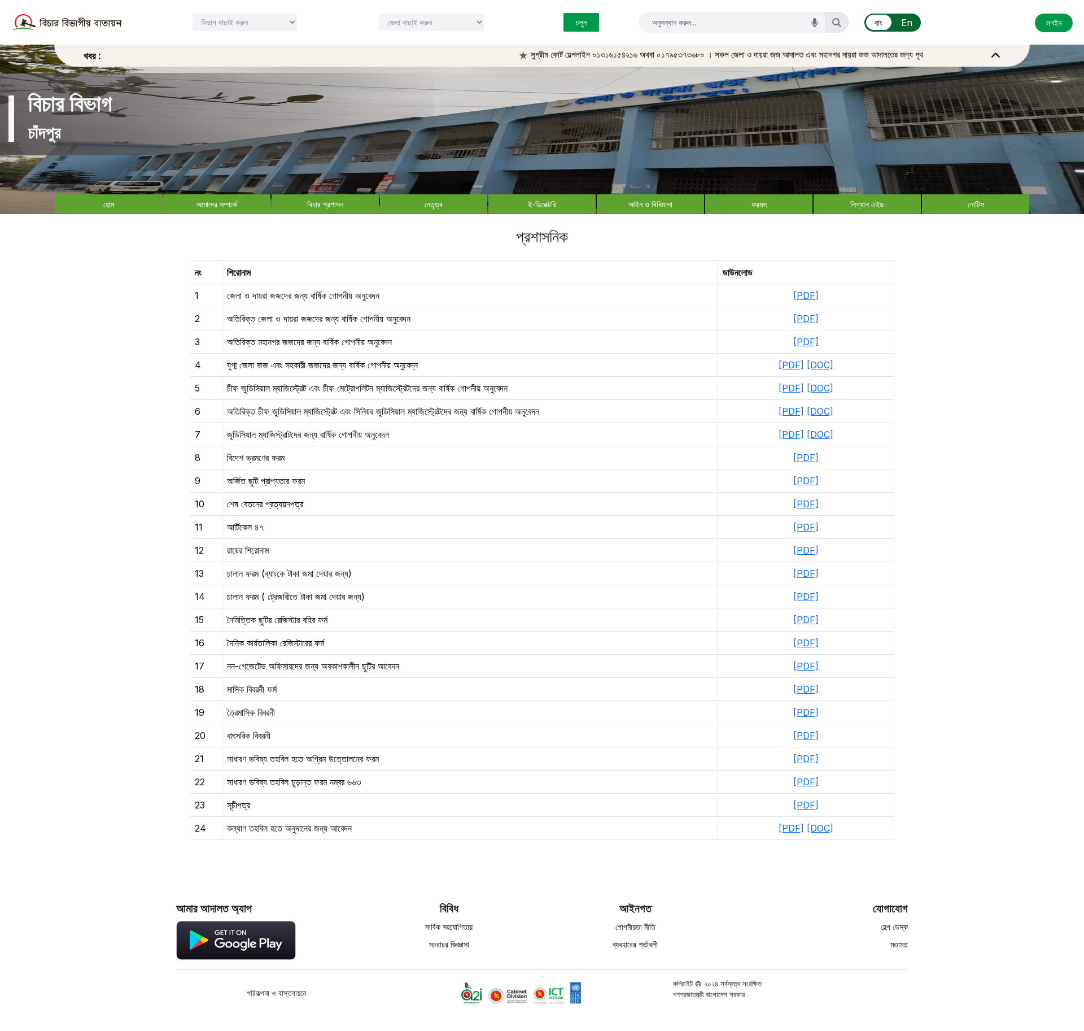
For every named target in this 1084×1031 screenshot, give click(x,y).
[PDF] (806, 295)
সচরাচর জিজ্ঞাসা (449, 944)
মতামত (899, 944)
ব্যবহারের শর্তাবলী (635, 944)
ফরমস (759, 204)
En (906, 22)
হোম (108, 204)
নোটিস (976, 204)
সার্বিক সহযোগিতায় (449, 927)
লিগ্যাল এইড (867, 204)
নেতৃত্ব (434, 204)
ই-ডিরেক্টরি (542, 204)
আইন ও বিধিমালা (650, 204)
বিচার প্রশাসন (325, 204)
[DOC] (820, 365)
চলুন (581, 22)
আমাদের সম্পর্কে (216, 204)
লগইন (1053, 23)
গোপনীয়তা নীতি (635, 927)
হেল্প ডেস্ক (894, 927)
